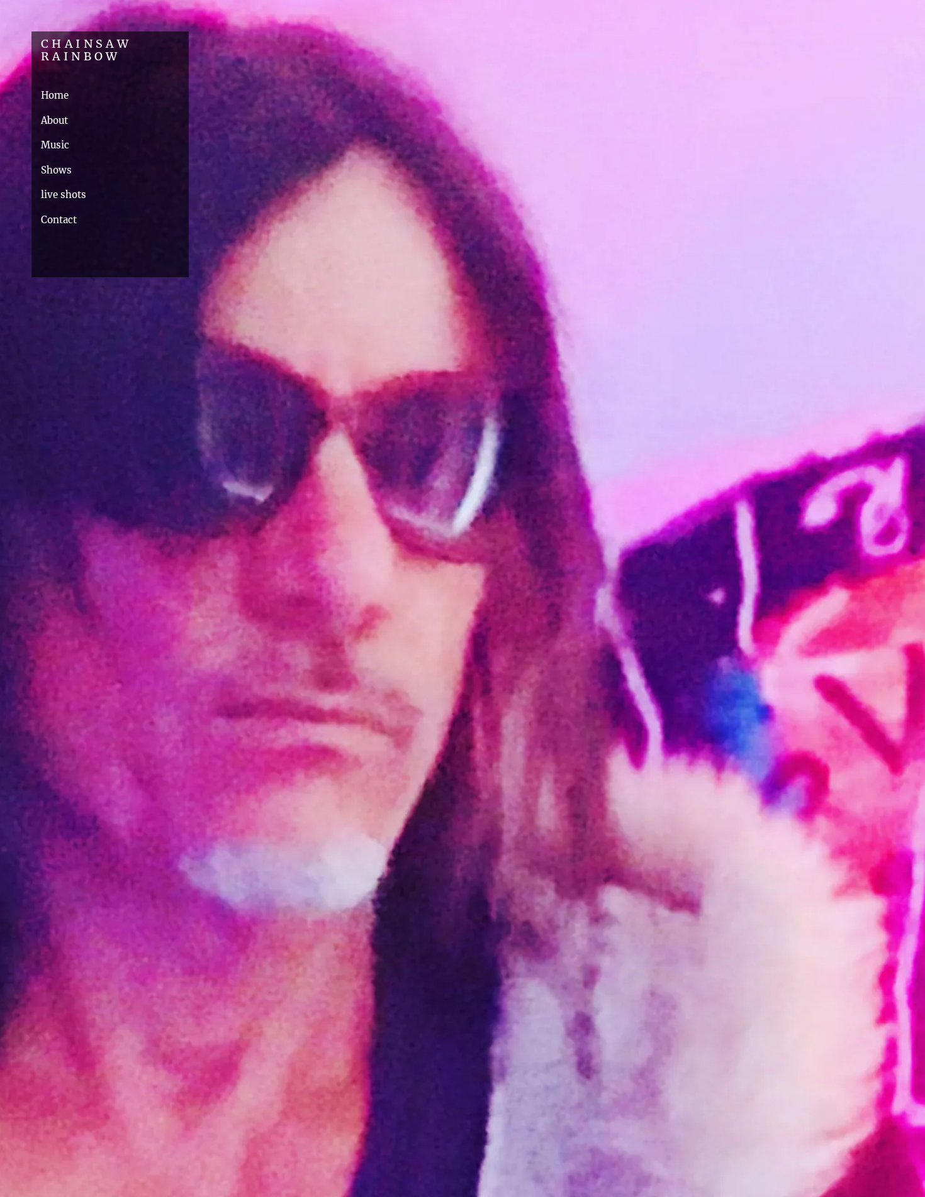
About (54, 120)
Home (55, 95)
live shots (63, 195)
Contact (59, 220)
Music (55, 145)
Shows (56, 170)
